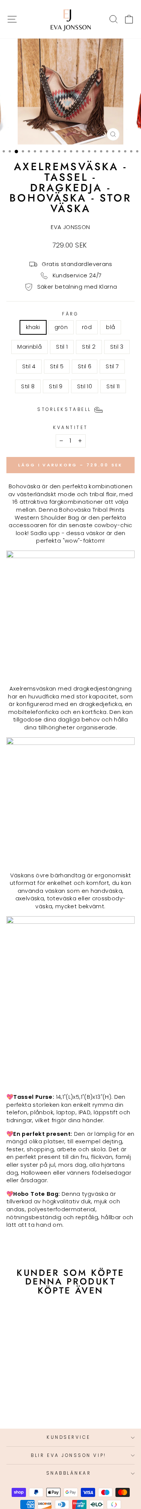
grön (61, 327)
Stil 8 (28, 386)
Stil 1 (62, 347)
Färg (70, 314)
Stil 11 (113, 386)
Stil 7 (112, 366)
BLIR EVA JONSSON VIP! (68, 1455)
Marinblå (29, 347)
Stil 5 (57, 366)
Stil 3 (117, 347)
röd (87, 327)
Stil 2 (89, 347)
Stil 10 (84, 386)
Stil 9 (55, 386)
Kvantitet (70, 428)
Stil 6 (84, 366)
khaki (33, 327)
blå (110, 327)
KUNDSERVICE (69, 1437)
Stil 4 (29, 366)
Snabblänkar (68, 1473)
